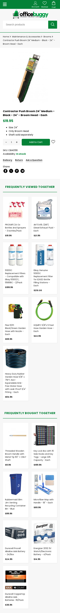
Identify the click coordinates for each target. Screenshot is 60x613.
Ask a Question (34, 160)
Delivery (7, 160)
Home (6, 36)
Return (19, 160)
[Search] (52, 25)
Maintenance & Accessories (26, 36)
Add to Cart (36, 142)
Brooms (47, 36)
